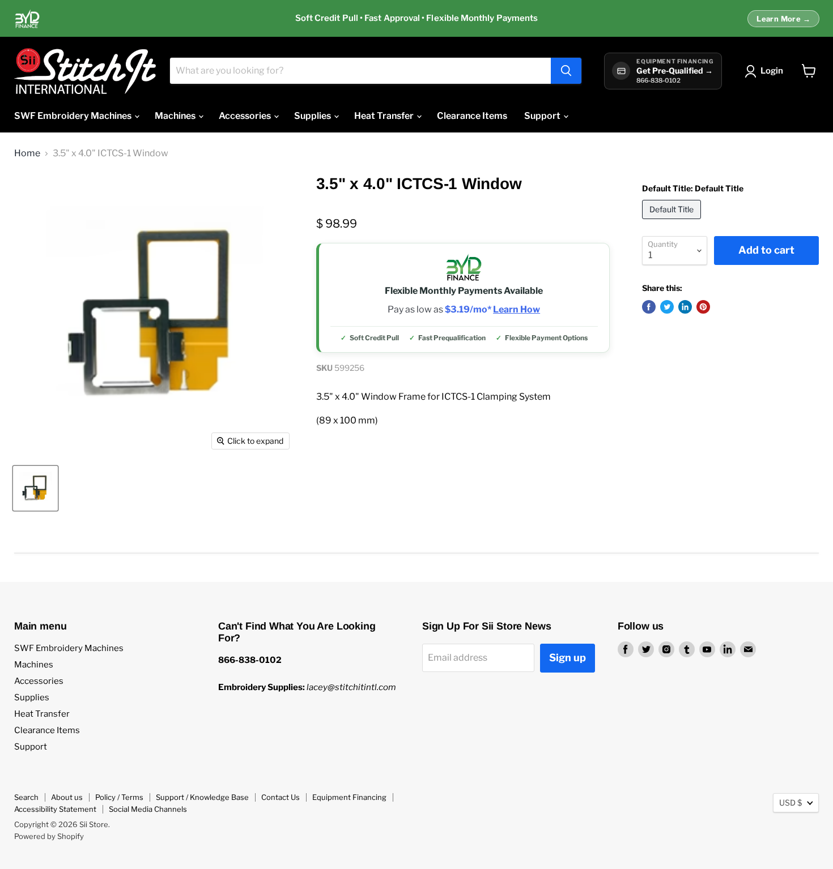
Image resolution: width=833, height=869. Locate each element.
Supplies (313, 115)
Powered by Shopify (49, 836)
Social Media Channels (148, 809)
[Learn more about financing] (416, 18)
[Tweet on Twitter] (667, 307)
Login (771, 71)
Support (543, 115)
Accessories (246, 115)
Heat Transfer (384, 115)
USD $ (790, 802)
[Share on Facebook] (649, 307)
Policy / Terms (119, 797)
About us (67, 797)
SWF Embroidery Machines (73, 115)
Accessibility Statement (55, 809)
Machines (176, 115)
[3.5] (35, 488)
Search (26, 797)
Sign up (567, 657)
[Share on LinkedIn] (685, 307)
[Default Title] (673, 221)
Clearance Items (472, 115)
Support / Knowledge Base (202, 797)
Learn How (516, 309)
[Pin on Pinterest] (703, 307)
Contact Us (280, 797)
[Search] (566, 71)
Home (27, 153)
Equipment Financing (349, 797)
